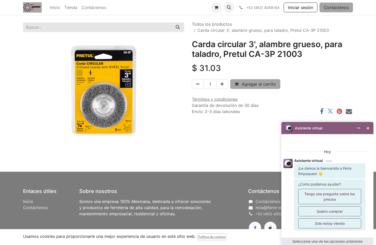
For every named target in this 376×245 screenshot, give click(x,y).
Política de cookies (211, 237)
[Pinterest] (339, 111)
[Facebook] (322, 111)
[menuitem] (55, 7)
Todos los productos (212, 24)
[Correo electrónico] (349, 111)
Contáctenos (336, 7)
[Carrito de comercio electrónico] (216, 7)
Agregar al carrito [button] (258, 84)
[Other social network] (270, 228)
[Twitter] (330, 111)
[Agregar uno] (222, 84)
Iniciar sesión (300, 7)
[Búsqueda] (177, 27)
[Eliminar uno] (198, 84)
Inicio (28, 201)
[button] (229, 7)
